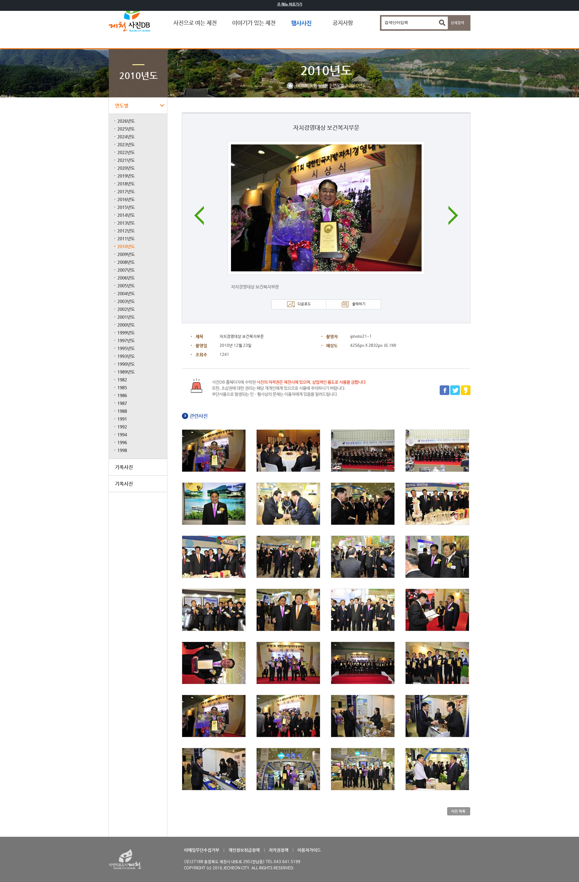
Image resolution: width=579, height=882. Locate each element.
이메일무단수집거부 (201, 850)
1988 (122, 411)
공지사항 (343, 23)
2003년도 (126, 301)
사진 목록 (458, 811)
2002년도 (126, 309)
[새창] (444, 394)
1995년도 (126, 348)
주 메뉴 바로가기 (289, 4)
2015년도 (126, 207)
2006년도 (126, 277)
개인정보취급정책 (244, 850)
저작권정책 (278, 850)
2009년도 (126, 254)
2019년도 (126, 175)
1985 (122, 387)
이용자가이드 (309, 850)
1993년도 (126, 356)
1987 (122, 403)
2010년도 (126, 246)
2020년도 (126, 168)
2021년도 (126, 160)
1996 (122, 442)
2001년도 (126, 317)
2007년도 (126, 269)
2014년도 (126, 215)
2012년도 (126, 230)
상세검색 (457, 23)
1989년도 (126, 371)
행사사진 (301, 23)
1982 (122, 379)
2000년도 (126, 324)
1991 (122, 418)
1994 (122, 434)
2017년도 (126, 191)
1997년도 (126, 340)
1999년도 (126, 332)
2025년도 (126, 128)
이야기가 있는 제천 (254, 23)
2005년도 (126, 285)
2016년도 (126, 199)
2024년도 (126, 136)
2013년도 (126, 222)
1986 (122, 395)
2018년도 (126, 183)
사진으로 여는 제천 (195, 23)
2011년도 (126, 238)
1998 (122, 450)
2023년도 (126, 144)
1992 (122, 426)
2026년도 (126, 121)
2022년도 (126, 152)
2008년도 (126, 262)
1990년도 (126, 364)
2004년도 (126, 293)
